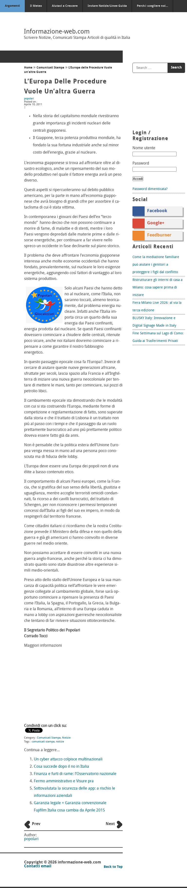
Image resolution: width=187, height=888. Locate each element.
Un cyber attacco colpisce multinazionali (68, 759)
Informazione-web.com (57, 32)
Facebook (157, 211)
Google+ (155, 223)
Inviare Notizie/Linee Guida (107, 6)
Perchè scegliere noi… (152, 6)
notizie (60, 741)
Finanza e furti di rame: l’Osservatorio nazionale (75, 774)
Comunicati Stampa (50, 67)
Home (28, 67)
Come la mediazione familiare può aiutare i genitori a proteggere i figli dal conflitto (155, 264)
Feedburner (159, 235)
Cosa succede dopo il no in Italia (61, 767)
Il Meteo (36, 6)
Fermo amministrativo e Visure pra (64, 781)
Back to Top (113, 867)
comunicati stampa (43, 741)
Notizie (66, 738)
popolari (29, 98)
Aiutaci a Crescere (65, 6)
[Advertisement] (73, 686)
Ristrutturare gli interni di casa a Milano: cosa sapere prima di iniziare (157, 287)
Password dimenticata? (150, 189)
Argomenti (12, 6)
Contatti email (37, 866)
